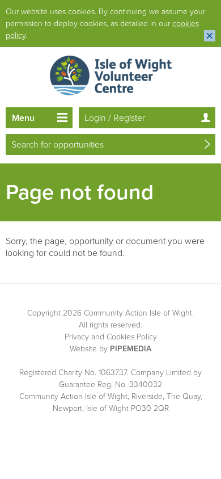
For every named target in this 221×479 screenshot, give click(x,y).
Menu (23, 118)
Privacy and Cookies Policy (111, 337)
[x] (209, 35)
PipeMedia (130, 349)
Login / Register (114, 118)
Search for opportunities (57, 144)
